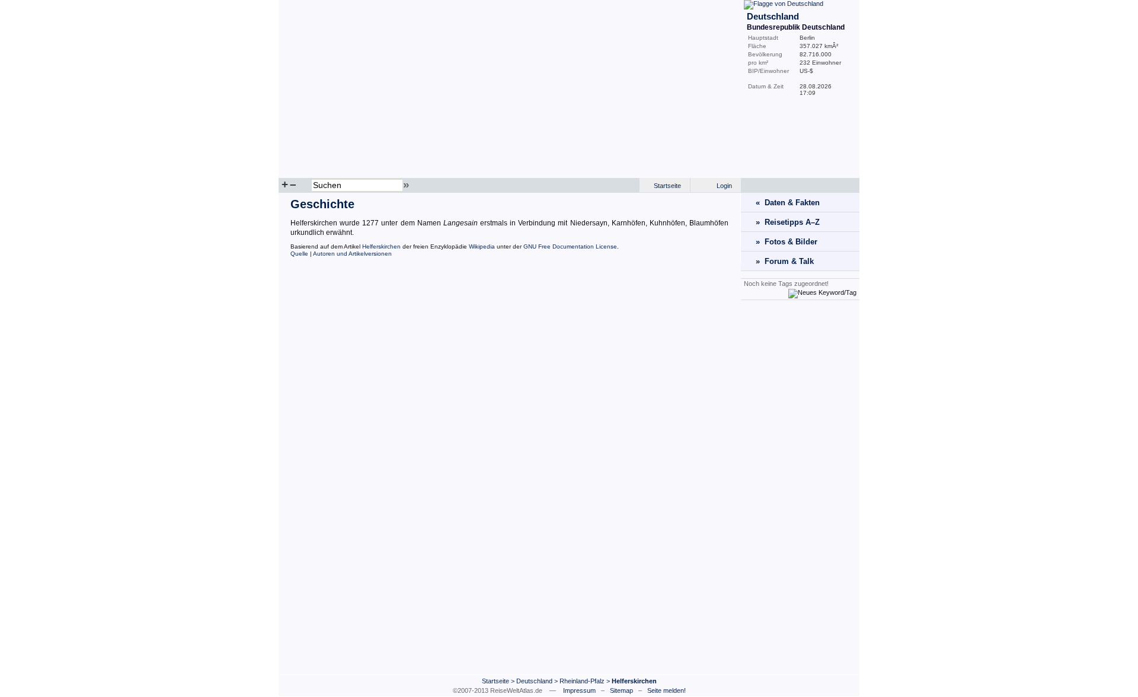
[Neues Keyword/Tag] (822, 292)
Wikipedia (482, 246)
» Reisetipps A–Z (788, 222)
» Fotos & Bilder (786, 241)
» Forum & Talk (785, 261)
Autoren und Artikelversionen (352, 253)
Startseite (667, 185)
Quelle (299, 253)
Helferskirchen (381, 246)
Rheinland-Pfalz (582, 681)
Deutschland (534, 681)
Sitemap (621, 690)
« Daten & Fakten (788, 202)
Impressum (579, 690)
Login (724, 185)
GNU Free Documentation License (570, 246)
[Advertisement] (800, 487)
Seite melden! (666, 690)
